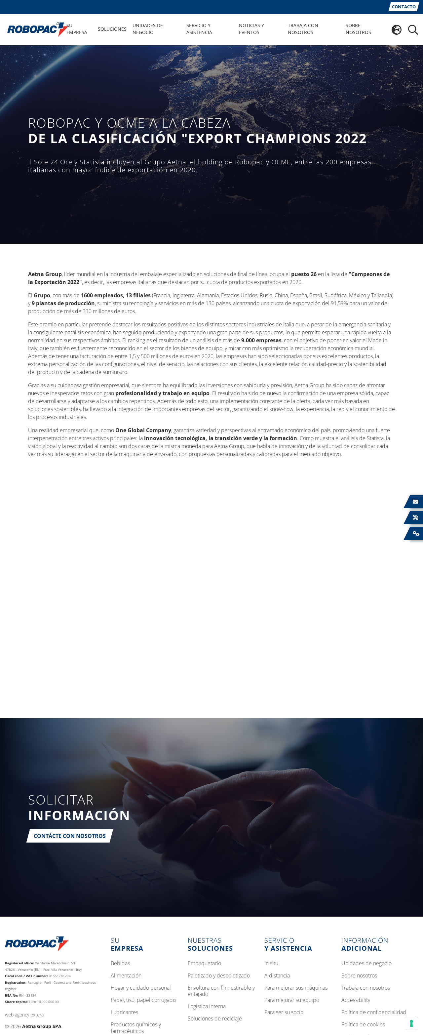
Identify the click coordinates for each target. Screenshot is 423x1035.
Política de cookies (363, 1024)
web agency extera (24, 1015)
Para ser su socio (283, 1012)
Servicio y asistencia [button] (199, 28)
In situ (271, 963)
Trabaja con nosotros (365, 988)
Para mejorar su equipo (291, 1000)
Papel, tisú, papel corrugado (143, 1000)
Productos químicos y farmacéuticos (136, 1027)
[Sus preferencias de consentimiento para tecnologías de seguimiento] (411, 1023)
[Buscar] (413, 30)
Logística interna (207, 1006)
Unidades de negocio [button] (148, 28)
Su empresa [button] (76, 28)
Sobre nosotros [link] (358, 28)
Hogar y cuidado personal (141, 988)
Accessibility (355, 1000)
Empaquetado (204, 963)
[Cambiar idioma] (397, 30)
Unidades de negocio (366, 963)
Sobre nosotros (359, 976)
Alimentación (126, 976)
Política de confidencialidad (373, 1012)
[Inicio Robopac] (35, 29)
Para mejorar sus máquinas (295, 988)
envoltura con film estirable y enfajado (221, 991)
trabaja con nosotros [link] (303, 28)
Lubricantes (124, 1012)
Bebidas (120, 963)
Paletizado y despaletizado (219, 976)
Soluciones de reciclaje (215, 1018)
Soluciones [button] (112, 29)
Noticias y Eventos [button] (251, 28)
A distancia (277, 976)
